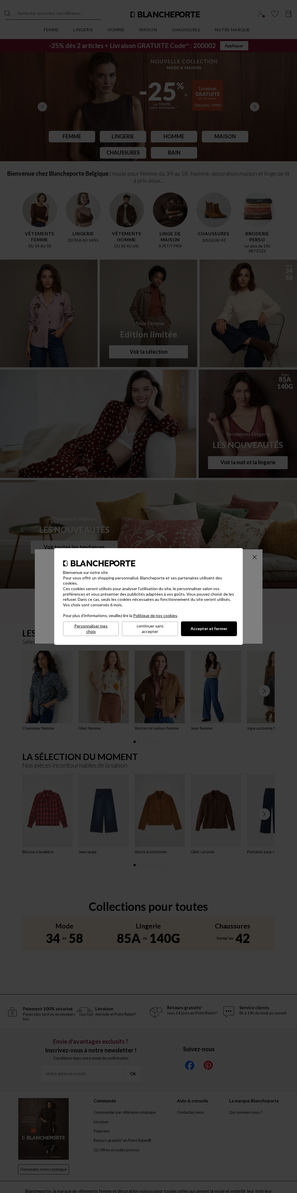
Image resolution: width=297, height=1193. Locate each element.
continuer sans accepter (150, 628)
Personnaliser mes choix (91, 628)
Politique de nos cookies (155, 615)
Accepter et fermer (209, 628)
